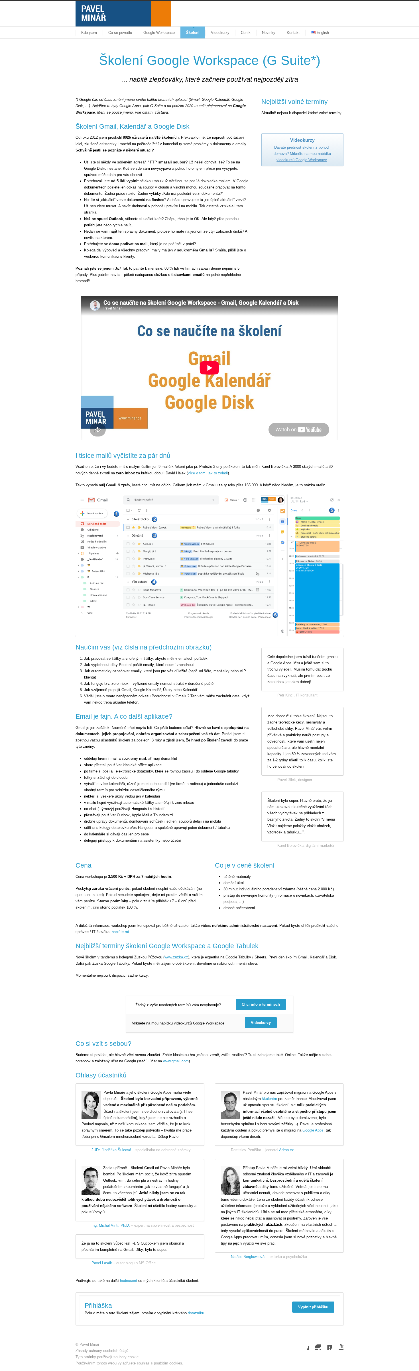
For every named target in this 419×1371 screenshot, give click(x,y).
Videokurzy (220, 32)
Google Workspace (159, 32)
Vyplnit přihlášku (313, 1307)
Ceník (246, 32)
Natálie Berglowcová (248, 1257)
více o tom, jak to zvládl (208, 473)
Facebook (303, 1344)
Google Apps (313, 1130)
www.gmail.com (176, 1061)
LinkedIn (326, 1344)
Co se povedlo (120, 32)
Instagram (315, 1344)
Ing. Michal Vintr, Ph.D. (110, 1225)
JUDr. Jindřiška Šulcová (111, 1150)
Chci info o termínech (261, 1004)
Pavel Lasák (101, 1263)
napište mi (120, 932)
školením (269, 1099)
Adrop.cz (286, 1150)
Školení (193, 32)
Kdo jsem (89, 32)
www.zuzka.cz (176, 957)
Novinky (268, 32)
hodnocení (128, 1280)
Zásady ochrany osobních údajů (102, 1351)
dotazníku (196, 1313)
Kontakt (293, 32)
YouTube (337, 1344)
